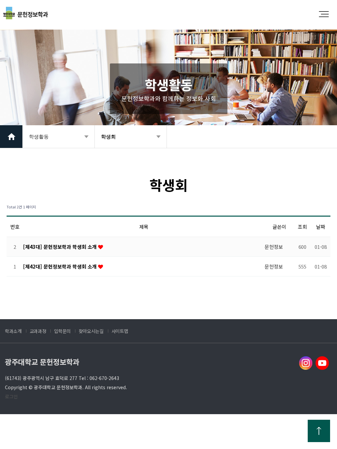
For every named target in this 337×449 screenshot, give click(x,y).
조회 (302, 226)
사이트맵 (120, 331)
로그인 (11, 396)
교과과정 (38, 331)
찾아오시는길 (91, 331)
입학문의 (62, 331)
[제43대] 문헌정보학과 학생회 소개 (60, 246)
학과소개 (13, 331)
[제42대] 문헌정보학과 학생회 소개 (60, 266)
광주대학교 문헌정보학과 (42, 361)
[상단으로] (318, 430)
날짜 (320, 226)
